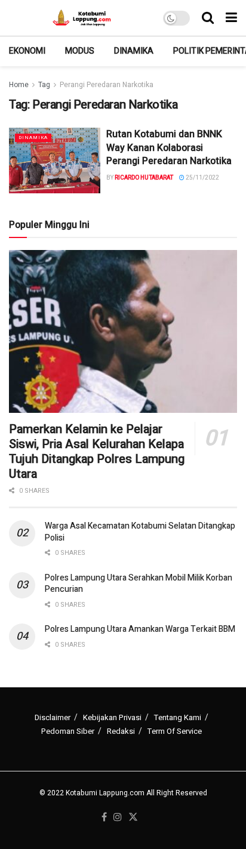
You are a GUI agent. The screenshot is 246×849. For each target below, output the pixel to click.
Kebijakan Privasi (112, 717)
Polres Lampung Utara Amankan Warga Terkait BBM (140, 629)
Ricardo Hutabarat (144, 178)
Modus (79, 51)
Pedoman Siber (67, 731)
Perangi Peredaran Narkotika (106, 84)
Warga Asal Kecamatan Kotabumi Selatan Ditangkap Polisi (140, 532)
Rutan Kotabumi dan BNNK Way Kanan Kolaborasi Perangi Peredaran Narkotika (169, 147)
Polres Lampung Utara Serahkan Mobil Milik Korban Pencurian (138, 584)
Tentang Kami (177, 717)
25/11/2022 (201, 178)
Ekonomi (27, 51)
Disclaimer (52, 717)
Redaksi (121, 731)
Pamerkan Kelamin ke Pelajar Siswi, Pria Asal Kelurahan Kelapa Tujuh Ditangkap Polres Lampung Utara (96, 452)
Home (19, 84)
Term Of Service (174, 731)
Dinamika (133, 51)
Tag (44, 84)
